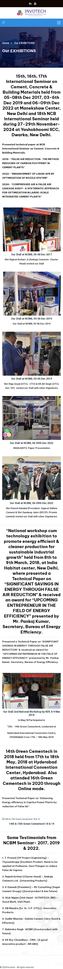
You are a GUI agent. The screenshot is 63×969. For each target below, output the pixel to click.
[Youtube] (35, 3)
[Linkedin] (30, 3)
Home (5, 43)
